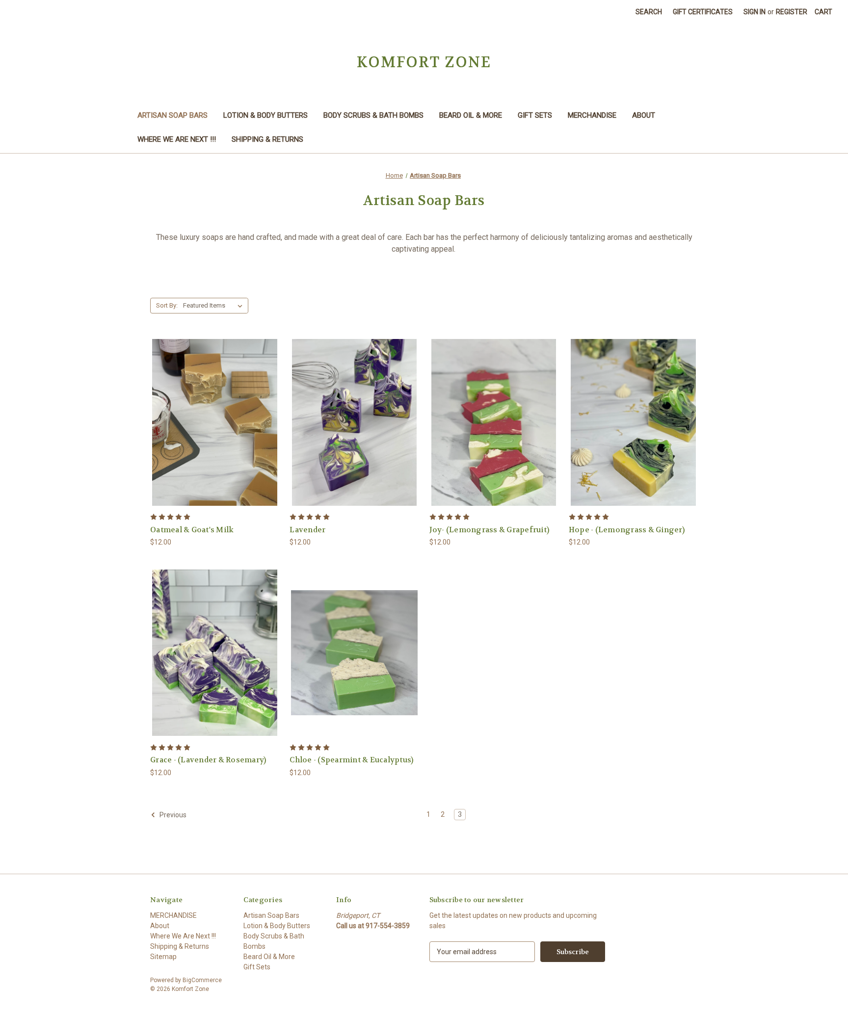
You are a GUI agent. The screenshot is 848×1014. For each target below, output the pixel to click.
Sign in (754, 12)
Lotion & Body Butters (265, 115)
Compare (211, 422)
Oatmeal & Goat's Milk (192, 530)
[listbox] (215, 305)
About (643, 115)
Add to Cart (215, 440)
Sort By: (167, 305)
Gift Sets (535, 115)
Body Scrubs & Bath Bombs (373, 115)
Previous (172, 815)
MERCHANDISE (592, 115)
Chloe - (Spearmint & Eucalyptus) (351, 760)
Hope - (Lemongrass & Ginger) (627, 530)
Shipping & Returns (267, 139)
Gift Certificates (703, 12)
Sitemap (163, 957)
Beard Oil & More (470, 115)
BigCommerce (202, 980)
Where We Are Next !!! (176, 139)
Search (649, 12)
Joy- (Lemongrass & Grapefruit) (489, 530)
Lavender (307, 530)
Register (791, 12)
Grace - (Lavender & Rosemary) (208, 760)
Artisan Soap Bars (172, 115)
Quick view (213, 404)
